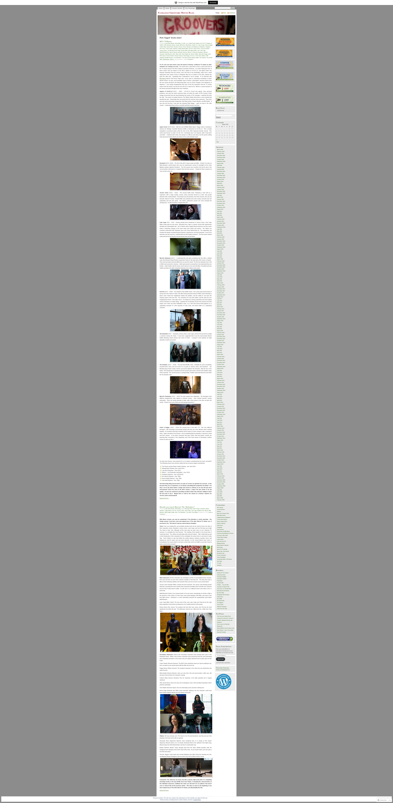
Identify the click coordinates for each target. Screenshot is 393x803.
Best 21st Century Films (223, 513)
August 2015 (220, 344)
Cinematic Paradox (221, 578)
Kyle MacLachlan (192, 50)
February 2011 (220, 452)
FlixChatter (219, 580)
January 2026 (220, 153)
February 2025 (220, 167)
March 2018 (220, 283)
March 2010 (220, 474)
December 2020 (221, 223)
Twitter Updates (222, 668)
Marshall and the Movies (223, 590)
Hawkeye (175, 48)
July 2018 (219, 275)
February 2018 (220, 284)
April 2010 (219, 472)
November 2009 (221, 482)
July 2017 (219, 298)
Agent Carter (192, 43)
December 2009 (221, 480)
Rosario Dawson (179, 55)
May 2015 (219, 350)
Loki (198, 50)
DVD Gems (220, 525)
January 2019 (220, 263)
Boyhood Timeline (221, 632)
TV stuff (183, 43)
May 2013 (219, 398)
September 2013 (221, 390)
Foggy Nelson (168, 510)
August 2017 (220, 296)
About (167, 8)
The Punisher (202, 57)
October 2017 (220, 292)
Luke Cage (202, 50)
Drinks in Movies (221, 523)
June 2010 (219, 468)
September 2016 (221, 318)
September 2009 (221, 486)
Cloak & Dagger (209, 45)
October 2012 (220, 412)
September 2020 (221, 227)
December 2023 (221, 175)
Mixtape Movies (221, 543)
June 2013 (219, 396)
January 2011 (220, 454)
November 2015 (221, 338)
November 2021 (221, 203)
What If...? (172, 59)
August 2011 (220, 440)
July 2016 (219, 322)
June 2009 (219, 491)
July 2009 (219, 490)
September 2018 (221, 271)
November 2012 (221, 410)
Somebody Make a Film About (224, 559)
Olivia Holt (201, 54)
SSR (207, 55)
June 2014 (219, 372)
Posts (224, 13)
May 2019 (219, 255)
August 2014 (220, 368)
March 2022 (220, 197)
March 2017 (220, 306)
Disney (180, 46)
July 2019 (219, 251)
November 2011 (221, 434)
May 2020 (219, 231)
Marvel (171, 52)
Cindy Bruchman (221, 574)
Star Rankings (190, 8)
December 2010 (221, 456)
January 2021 (220, 221)
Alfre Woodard (167, 45)
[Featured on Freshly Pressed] (223, 688)
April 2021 (219, 215)
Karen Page (188, 510)
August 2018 (220, 273)
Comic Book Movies (169, 43)
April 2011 (219, 448)
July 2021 (219, 211)
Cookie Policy (197, 800)
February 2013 (220, 404)
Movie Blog (178, 43)
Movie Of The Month (222, 549)
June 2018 (219, 276)
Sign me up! (221, 659)
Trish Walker (195, 512)
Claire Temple (196, 508)
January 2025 (220, 169)
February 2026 (220, 151)
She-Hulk (198, 55)
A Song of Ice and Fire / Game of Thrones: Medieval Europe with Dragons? (225, 620)
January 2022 (220, 199)
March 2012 (220, 426)
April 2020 (219, 233)
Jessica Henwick (205, 48)
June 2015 (219, 348)
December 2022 (221, 191)
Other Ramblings (221, 557)
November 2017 (221, 291)
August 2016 (220, 320)
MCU (174, 54)
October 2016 (220, 316)
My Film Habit (220, 592)
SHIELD (203, 55)
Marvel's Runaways (198, 52)
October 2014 (220, 364)
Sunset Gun (220, 596)
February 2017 (220, 308)
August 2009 (220, 487)
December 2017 (221, 288)
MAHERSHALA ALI (164, 52)
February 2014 (220, 380)
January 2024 (220, 173)
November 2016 (221, 314)
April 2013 (219, 400)
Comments (232, 13)
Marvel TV (190, 52)
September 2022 (221, 193)
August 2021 (220, 209)
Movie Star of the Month (223, 551)
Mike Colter (178, 54)
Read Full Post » (164, 498)
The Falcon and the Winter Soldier (190, 57)
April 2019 (219, 257)
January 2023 (220, 189)
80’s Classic (220, 507)
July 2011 (219, 442)
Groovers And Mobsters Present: (225, 533)
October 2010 (220, 460)
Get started (213, 2)
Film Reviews (220, 529)
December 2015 (221, 336)
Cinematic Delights (221, 576)
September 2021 (221, 207)
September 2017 (221, 294)
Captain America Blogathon (223, 517)
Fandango (219, 527)
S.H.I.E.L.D (193, 55)
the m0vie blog (220, 600)
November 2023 (221, 177)
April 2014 (219, 376)
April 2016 (219, 328)
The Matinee (220, 602)
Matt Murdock (168, 54)
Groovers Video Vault (222, 535)
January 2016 (220, 334)
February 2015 (220, 356)
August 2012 (220, 416)
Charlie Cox (194, 45)
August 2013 (220, 392)
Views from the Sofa (222, 608)
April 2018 (219, 280)
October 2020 (220, 225)
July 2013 (219, 394)
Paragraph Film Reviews (223, 594)
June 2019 (219, 253)
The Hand (188, 512)
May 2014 (219, 374)
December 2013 (221, 384)
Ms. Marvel (191, 54)
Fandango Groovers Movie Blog (176, 12)
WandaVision (166, 59)
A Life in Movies (221, 509)
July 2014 (219, 370)
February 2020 (220, 237)
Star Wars (219, 561)
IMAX (186, 48)
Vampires (219, 565)
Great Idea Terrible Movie (223, 531)
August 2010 (220, 464)
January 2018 (220, 287)
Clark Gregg (201, 45)
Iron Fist (191, 48)
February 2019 (220, 261)
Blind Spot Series (221, 515)
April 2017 (219, 304)
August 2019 (220, 249)
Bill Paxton (182, 45)
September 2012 (221, 414)
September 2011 (221, 438)
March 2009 (220, 497)
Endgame (208, 46)
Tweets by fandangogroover (223, 669)
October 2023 (220, 179)
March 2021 (220, 217)
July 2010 (219, 466)
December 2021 (221, 201)
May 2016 (219, 326)
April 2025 (219, 165)
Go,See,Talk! (220, 582)
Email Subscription (223, 646)
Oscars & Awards (221, 555)
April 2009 (219, 495)
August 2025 (220, 163)
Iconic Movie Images (222, 537)
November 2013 (221, 386)
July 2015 (219, 346)
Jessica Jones (163, 50)
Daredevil (176, 46)
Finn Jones (162, 48)
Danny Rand (170, 46)
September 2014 (221, 366)
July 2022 (219, 195)
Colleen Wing (163, 46)
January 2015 (220, 358)
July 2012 (219, 418)
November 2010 (221, 458)
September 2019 (221, 247)
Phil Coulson (163, 55)
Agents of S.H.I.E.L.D (201, 43)
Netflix (196, 54)
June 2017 (219, 300)
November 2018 (221, 267)
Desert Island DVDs (222, 521)
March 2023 (220, 185)
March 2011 (220, 450)
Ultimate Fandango (221, 606)
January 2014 (220, 382)
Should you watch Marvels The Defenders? (177, 507)
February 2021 (220, 219)
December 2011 (221, 432)
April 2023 (219, 183)
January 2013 (220, 406)
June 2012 (219, 420)
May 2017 (219, 302)
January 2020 (220, 239)
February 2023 (220, 187)
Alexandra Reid (188, 508)
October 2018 (220, 269)
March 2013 (220, 402)
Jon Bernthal (171, 50)
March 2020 (220, 235)
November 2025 (221, 157)
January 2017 (220, 310)
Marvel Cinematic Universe (180, 52)
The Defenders (177, 57)
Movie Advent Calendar (223, 545)
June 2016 (219, 324)
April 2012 (219, 424)
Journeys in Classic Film (223, 586)
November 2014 (221, 362)
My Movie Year (220, 553)
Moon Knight (185, 54)
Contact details (177, 8)
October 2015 (220, 340)
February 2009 (220, 499)
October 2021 (220, 205)
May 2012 (219, 422)
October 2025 (220, 159)
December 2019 (221, 241)
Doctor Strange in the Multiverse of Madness (194, 46)
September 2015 (221, 342)
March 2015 (220, 354)
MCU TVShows (166, 41)
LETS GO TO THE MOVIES (224, 588)
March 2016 (220, 330)
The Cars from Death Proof (224, 616)
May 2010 (219, 470)
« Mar (217, 142)
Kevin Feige (177, 50)
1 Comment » (190, 59)
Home (161, 8)
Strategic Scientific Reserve (166, 57)
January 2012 (220, 430)
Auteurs (219, 511)
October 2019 (220, 245)
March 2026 (220, 149)
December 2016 (221, 312)
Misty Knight (168, 512)
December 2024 (221, 171)
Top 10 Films (220, 604)
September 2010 (221, 462)
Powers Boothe (170, 55)
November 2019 (221, 243)
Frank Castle (169, 48)
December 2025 (221, 155)
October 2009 (220, 484)
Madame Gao (200, 510)
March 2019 (220, 259)
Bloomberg (188, 45)
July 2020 (219, 229)
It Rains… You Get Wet (223, 584)
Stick (176, 512)
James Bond (220, 539)
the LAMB (219, 598)
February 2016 (220, 332)
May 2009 (219, 494)
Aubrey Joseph (175, 45)
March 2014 (220, 378)
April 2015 (219, 352)
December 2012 (221, 408)
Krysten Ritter (184, 50)
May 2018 (219, 279)
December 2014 (221, 360)
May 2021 (219, 213)
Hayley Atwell (181, 48)
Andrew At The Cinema (222, 572)
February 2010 (220, 476)
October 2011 (220, 436)
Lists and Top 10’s (221, 541)
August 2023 (220, 181)
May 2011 (219, 446)
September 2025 (221, 161)
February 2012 (220, 428)
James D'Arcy (196, 48)
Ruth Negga (186, 55)
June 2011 (219, 444)
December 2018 (221, 265)
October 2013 (220, 388)
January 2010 (220, 478)
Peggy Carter (207, 54)
